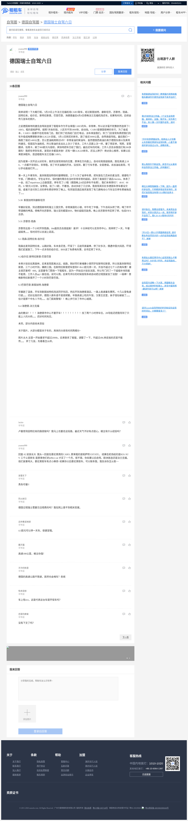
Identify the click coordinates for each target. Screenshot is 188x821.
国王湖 (87, 37)
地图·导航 (150, 12)
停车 (15, 37)
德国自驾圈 (30, 22)
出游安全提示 (67, 775)
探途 (22, 37)
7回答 (144, 103)
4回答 (144, 173)
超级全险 (45, 37)
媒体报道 (16, 775)
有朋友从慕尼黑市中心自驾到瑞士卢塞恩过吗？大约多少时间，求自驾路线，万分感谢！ (159, 261)
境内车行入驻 (91, 766)
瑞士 (17, 72)
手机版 (140, 3)
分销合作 (89, 770)
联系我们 (16, 766)
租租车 (11, 11)
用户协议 (41, 766)
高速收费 (65, 37)
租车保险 (134, 12)
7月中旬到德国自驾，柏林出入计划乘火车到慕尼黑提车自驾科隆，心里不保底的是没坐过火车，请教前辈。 (159, 142)
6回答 (144, 151)
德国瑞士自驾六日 (58, 22)
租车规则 (41, 775)
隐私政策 (41, 761)
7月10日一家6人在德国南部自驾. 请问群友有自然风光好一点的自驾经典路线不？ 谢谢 (159, 235)
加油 (36, 37)
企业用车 (89, 775)
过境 (95, 37)
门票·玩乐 (98, 12)
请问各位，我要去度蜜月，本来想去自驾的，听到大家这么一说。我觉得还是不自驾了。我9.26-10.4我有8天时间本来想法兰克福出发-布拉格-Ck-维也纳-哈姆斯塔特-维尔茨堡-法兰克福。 (159, 215)
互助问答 (65, 766)
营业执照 (87, 808)
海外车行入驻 (91, 761)
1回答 (144, 295)
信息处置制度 (43, 770)
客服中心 (65, 761)
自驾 (22, 72)
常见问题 (65, 770)
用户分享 (165, 12)
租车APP (181, 12)
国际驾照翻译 (116, 12)
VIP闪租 (83, 12)
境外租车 (53, 12)
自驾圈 (12, 22)
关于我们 (16, 761)
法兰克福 (76, 37)
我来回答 (122, 71)
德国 (12, 72)
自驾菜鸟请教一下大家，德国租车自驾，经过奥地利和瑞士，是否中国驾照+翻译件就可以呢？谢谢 (159, 286)
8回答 (144, 126)
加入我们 (16, 770)
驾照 (29, 37)
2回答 (144, 219)
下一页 (125, 637)
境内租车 (68, 12)
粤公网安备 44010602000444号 (157, 808)
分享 (103, 71)
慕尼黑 (55, 37)
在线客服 (146, 774)
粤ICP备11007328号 (100, 808)
